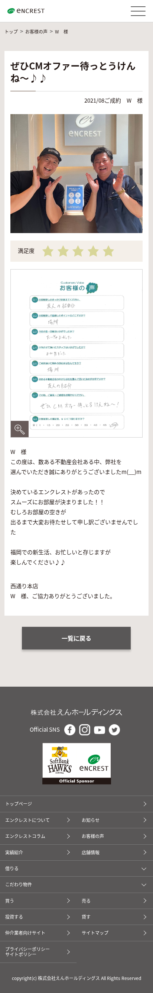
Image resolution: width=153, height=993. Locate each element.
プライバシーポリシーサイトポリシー (27, 951)
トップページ (18, 803)
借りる (12, 868)
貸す (86, 916)
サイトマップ (95, 932)
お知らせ (91, 820)
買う (9, 900)
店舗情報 (91, 852)
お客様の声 (93, 836)
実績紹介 (14, 852)
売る (86, 900)
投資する (14, 916)
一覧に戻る (76, 637)
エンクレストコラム (25, 836)
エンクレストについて (27, 820)
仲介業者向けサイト (25, 932)
